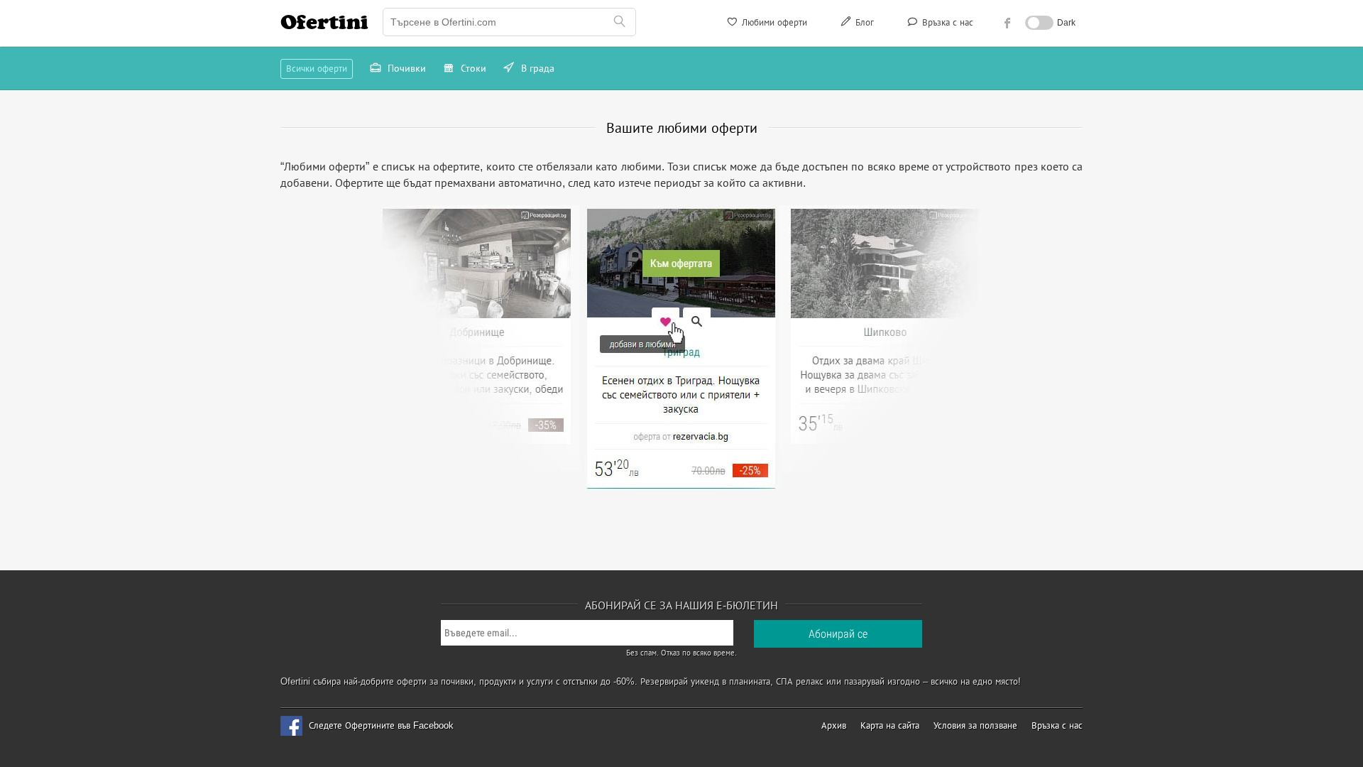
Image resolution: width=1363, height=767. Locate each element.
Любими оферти (773, 22)
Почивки (405, 68)
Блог (863, 22)
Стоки (472, 68)
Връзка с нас (946, 22)
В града (536, 68)
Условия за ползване (975, 725)
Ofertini (324, 22)
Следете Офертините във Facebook (381, 725)
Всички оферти (316, 68)
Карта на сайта (889, 725)
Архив (833, 725)
